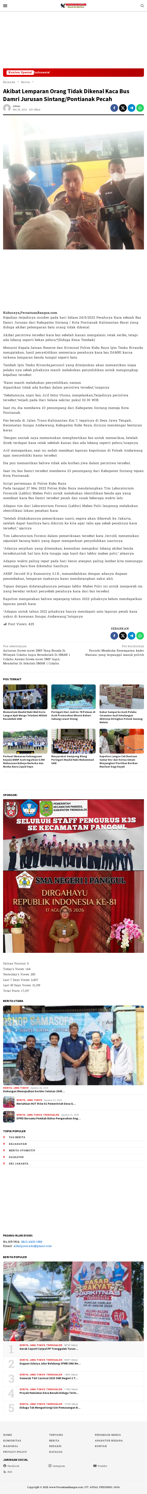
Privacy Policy (15, 1452)
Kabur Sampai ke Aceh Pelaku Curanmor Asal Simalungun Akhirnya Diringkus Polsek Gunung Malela (121, 717)
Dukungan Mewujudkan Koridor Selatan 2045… (34, 1091)
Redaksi (55, 1446)
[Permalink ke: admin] (7, 107)
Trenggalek (51, 1115)
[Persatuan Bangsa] (73, 5)
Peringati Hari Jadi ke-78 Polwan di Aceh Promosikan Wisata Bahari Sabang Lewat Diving (73, 715)
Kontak (101, 1446)
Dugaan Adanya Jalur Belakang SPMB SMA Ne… (50, 1363)
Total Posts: (12, 991)
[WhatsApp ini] (140, 108)
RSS (9, 1472)
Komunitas (12, 1440)
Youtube (102, 1466)
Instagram (59, 1466)
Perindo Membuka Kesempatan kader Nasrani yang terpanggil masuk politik (114, 651)
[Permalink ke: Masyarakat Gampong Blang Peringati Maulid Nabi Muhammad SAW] (73, 741)
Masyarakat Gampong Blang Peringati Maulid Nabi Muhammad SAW (72, 760)
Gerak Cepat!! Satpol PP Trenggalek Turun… (49, 1349)
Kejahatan (18, 1144)
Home (7, 1435)
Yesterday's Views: (17, 974)
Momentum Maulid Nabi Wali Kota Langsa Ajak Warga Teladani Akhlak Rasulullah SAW (25, 715)
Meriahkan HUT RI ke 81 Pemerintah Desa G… (46, 1103)
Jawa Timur (21, 1088)
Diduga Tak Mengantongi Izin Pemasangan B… (50, 1407)
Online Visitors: (15, 963)
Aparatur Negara (109, 1440)
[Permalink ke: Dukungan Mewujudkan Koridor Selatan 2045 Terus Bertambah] (73, 1045)
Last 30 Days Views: (17, 985)
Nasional (10, 1446)
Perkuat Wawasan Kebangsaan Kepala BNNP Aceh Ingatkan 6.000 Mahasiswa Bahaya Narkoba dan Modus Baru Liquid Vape (24, 761)
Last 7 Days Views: (17, 980)
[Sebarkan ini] (114, 108)
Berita (7, 1088)
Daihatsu (16, 1157)
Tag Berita (17, 1137)
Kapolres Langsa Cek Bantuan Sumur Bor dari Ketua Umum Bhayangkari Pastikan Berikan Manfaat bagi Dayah (119, 761)
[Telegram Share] (131, 108)
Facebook (13, 1466)
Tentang (56, 1435)
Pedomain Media (108, 1435)
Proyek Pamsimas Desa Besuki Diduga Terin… (49, 1393)
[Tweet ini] (123, 108)
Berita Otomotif (22, 1150)
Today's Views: (14, 969)
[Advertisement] (73, 39)
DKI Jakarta (19, 1163)
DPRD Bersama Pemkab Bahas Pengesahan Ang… (48, 1118)
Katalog (55, 1452)
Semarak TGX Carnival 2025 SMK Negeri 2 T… (49, 1378)
